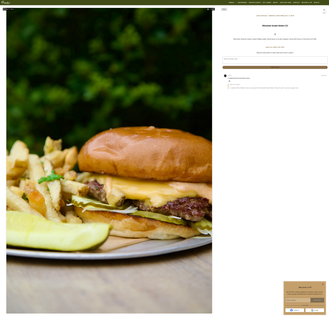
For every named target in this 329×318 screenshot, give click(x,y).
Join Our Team (285, 2)
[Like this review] (230, 81)
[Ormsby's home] (9, 2)
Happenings (242, 2)
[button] (232, 2)
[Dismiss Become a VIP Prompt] (323, 284)
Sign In (316, 2)
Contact (296, 2)
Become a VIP (307, 2)
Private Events (255, 2)
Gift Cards (267, 2)
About (275, 2)
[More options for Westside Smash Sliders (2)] (324, 10)
